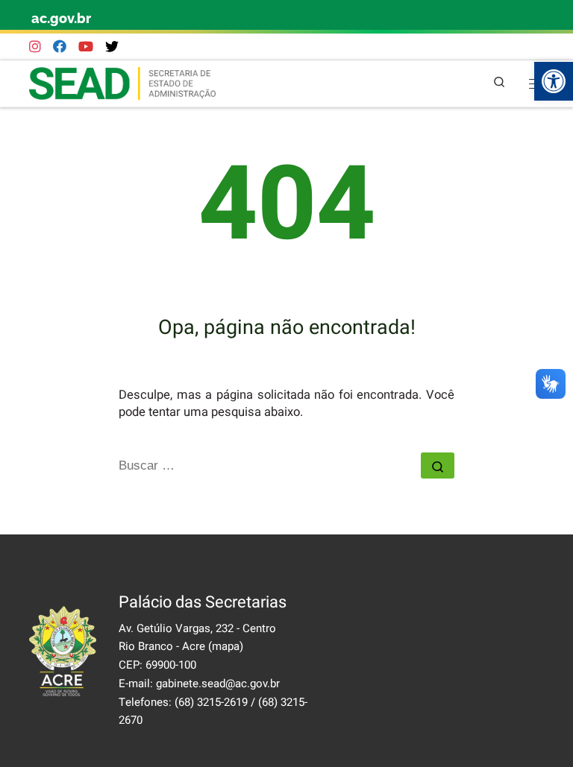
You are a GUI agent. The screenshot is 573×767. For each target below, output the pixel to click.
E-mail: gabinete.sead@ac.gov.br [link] (199, 683)
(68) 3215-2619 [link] (211, 702)
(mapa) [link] (225, 646)
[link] (553, 81)
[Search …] (437, 465)
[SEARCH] (270, 466)
